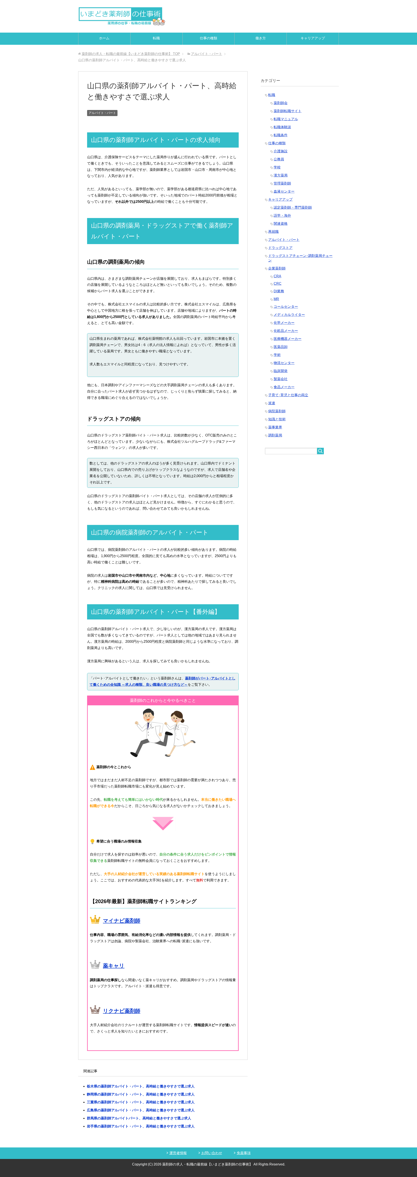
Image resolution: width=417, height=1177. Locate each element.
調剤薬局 (275, 435)
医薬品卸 (281, 347)
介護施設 (281, 151)
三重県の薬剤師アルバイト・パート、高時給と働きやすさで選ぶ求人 (141, 1102)
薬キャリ (113, 966)
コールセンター (286, 306)
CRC (277, 283)
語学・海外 (282, 215)
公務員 (279, 159)
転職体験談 (282, 127)
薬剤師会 (281, 103)
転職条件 (281, 135)
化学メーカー (284, 323)
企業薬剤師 (277, 268)
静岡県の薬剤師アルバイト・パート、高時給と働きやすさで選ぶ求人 (141, 1094)
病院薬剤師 (277, 411)
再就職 (273, 231)
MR (276, 299)
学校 (277, 167)
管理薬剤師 (282, 183)
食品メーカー (284, 387)
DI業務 (279, 291)
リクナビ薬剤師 (121, 1011)
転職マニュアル (286, 119)
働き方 (260, 38)
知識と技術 (277, 419)
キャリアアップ (313, 38)
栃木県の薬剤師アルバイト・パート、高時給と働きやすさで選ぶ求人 (141, 1086)
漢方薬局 (281, 175)
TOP (131, 54)
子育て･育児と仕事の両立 (288, 395)
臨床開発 (281, 371)
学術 (277, 355)
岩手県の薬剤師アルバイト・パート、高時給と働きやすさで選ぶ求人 (141, 1126)
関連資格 (281, 223)
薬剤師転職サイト (287, 111)
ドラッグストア (280, 248)
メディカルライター (289, 314)
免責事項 (244, 1153)
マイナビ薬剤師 (121, 921)
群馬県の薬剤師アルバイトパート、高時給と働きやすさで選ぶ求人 (139, 1118)
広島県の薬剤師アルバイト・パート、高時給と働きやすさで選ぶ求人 (141, 1110)
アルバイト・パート (102, 113)
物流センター (284, 363)
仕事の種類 (208, 38)
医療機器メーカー (287, 339)
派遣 (271, 403)
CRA (277, 276)
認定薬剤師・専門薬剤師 (293, 207)
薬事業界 (275, 427)
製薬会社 (281, 379)
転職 (156, 38)
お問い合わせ (211, 1153)
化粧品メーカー (286, 331)
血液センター (284, 191)
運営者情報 (178, 1153)
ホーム (104, 38)
